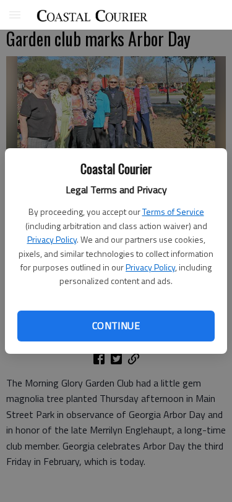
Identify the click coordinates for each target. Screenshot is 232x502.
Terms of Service (173, 211)
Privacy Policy (52, 239)
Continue (116, 325)
